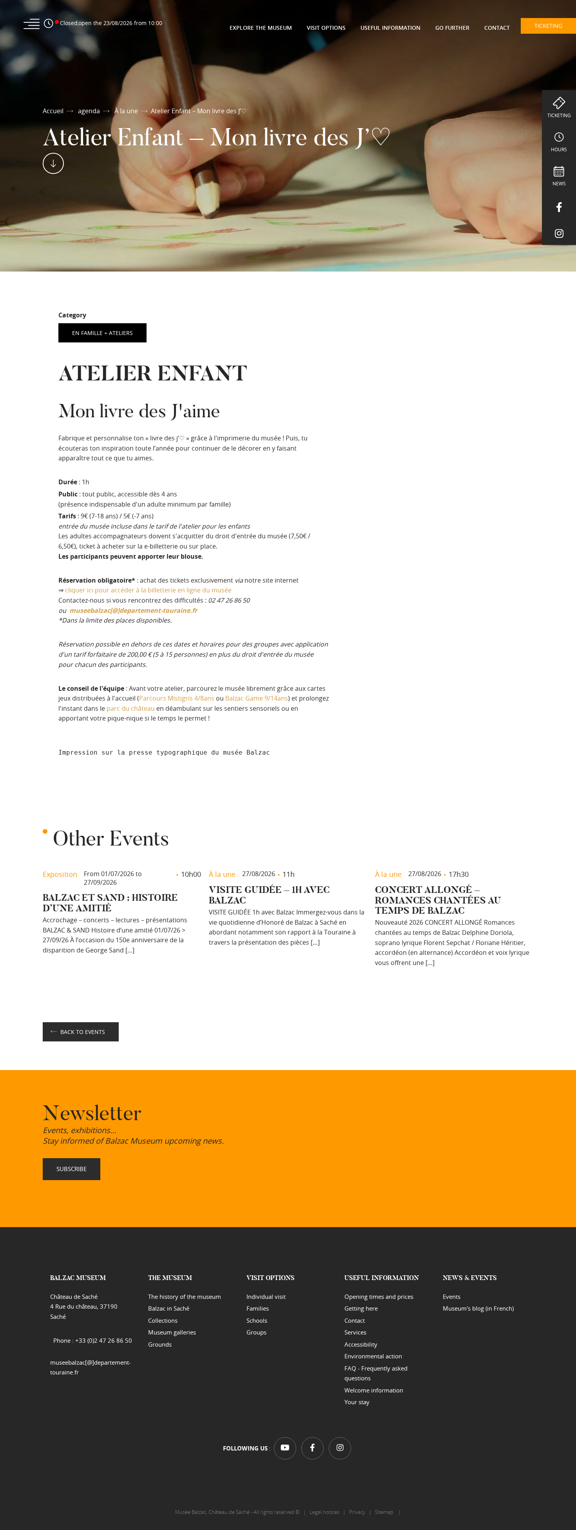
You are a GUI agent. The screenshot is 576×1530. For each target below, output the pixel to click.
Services (355, 1332)
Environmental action (373, 1356)
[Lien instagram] (559, 232)
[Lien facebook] (559, 205)
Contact (354, 1320)
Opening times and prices (378, 1296)
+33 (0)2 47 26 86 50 (103, 1340)
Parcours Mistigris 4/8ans (176, 698)
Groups (256, 1332)
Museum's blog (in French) (478, 1308)
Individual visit (266, 1296)
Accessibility (360, 1344)
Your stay (357, 1402)
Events (451, 1296)
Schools (256, 1320)
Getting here (361, 1308)
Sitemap (385, 1512)
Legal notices (324, 1512)
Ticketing (559, 115)
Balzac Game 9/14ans (256, 698)
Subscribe (71, 1169)
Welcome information (373, 1390)
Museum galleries (172, 1332)
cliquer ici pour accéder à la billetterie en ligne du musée (148, 590)
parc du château (131, 708)
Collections (163, 1320)
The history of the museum (184, 1296)
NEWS (559, 183)
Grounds (160, 1344)
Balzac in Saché (168, 1308)
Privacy (357, 1512)
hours (559, 149)
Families (257, 1308)
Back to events (82, 1032)
